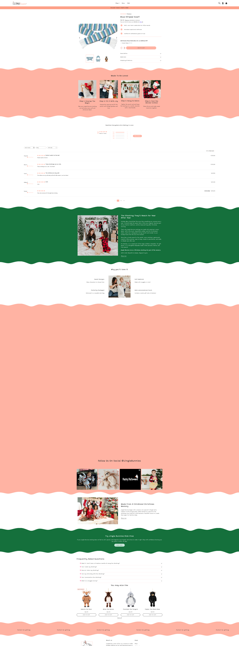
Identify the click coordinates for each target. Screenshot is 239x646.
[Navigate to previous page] (115, 201)
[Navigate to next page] (124, 201)
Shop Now (119, 545)
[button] (117, 3)
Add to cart (86, 614)
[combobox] (41, 148)
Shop (117, 3)
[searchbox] (28, 148)
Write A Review (137, 136)
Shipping (127, 20)
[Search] (219, 3)
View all (119, 618)
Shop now (123, 256)
